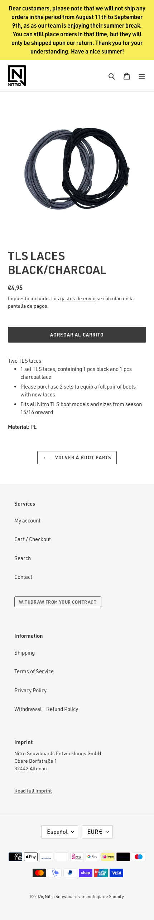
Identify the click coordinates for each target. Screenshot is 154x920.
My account (27, 520)
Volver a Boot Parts (82, 457)
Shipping (24, 652)
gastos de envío (78, 298)
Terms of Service (34, 671)
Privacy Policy (30, 690)
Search (22, 558)
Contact (23, 576)
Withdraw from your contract (58, 602)
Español (57, 831)
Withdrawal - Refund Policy (46, 709)
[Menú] (141, 75)
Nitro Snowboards (62, 896)
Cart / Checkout (32, 539)
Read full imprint (33, 790)
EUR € (94, 831)
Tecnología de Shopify (102, 896)
